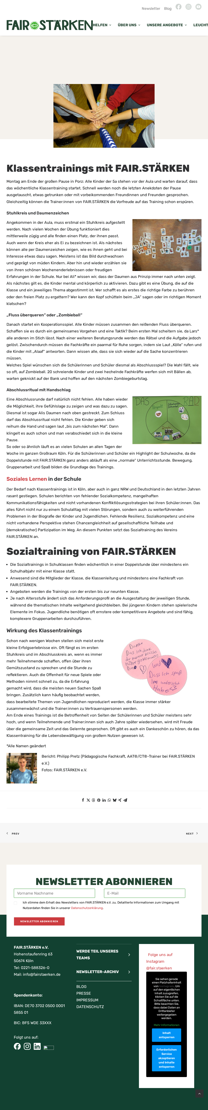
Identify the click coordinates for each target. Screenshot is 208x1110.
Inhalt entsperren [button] (166, 1035)
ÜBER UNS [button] (127, 25)
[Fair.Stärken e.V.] (49, 25)
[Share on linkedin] (104, 800)
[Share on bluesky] (114, 800)
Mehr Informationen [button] (166, 1025)
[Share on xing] (119, 800)
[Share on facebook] (82, 800)
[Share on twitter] (88, 800)
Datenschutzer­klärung (87, 908)
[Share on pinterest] (98, 800)
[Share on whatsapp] (109, 800)
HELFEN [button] (100, 25)
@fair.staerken (159, 968)
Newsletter (151, 8)
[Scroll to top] (199, 1093)
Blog (168, 8)
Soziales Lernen (26, 479)
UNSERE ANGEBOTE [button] (165, 25)
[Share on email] (125, 800)
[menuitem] (152, 8)
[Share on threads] (93, 800)
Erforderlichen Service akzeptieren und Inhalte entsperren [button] (166, 1058)
